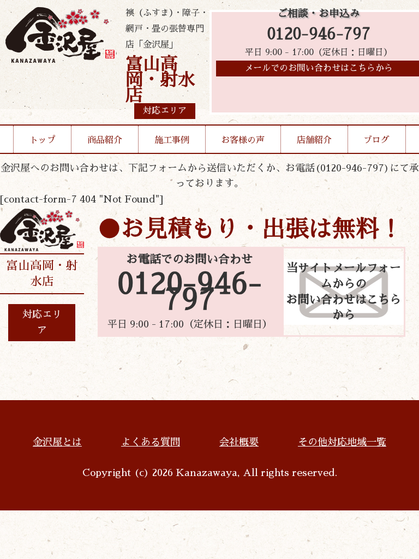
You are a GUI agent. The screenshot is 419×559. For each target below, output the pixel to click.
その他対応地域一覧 (342, 442)
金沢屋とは (57, 442)
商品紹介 (104, 140)
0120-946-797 (318, 34)
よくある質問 (150, 442)
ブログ (376, 140)
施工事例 (171, 140)
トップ (42, 140)
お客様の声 (243, 140)
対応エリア (42, 322)
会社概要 (239, 442)
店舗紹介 (314, 140)
